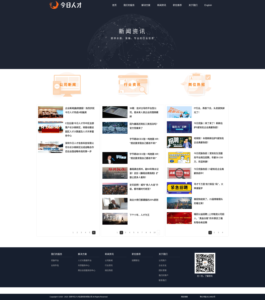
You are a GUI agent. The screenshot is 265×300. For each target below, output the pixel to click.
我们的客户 (163, 275)
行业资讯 (109, 265)
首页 (114, 5)
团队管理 (162, 270)
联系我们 (162, 280)
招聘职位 (136, 260)
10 (155, 232)
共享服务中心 (84, 265)
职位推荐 (177, 5)
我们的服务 (129, 5)
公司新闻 (109, 260)
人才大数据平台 (85, 260)
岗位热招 (109, 270)
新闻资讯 (161, 5)
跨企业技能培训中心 (86, 270)
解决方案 (145, 5)
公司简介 (162, 260)
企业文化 (162, 265)
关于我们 (193, 5)
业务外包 (55, 265)
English (208, 5)
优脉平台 (55, 260)
